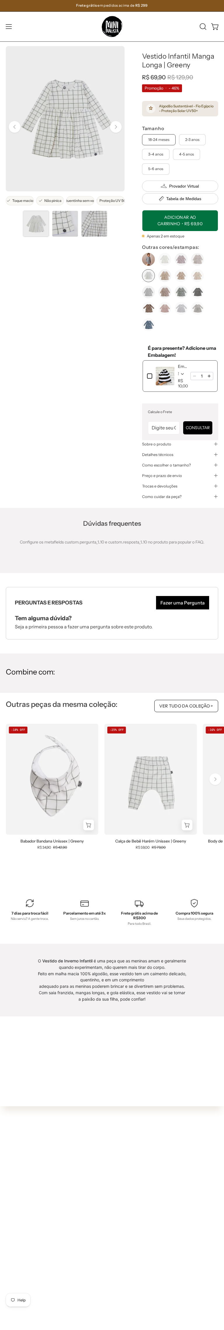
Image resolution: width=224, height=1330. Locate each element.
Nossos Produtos (22, 1261)
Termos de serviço (23, 1287)
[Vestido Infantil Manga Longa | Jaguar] (164, 275)
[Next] (116, 127)
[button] (202, 26)
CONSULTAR (198, 427)
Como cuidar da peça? (161, 496)
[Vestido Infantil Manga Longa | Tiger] (164, 292)
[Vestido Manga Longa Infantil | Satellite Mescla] (197, 308)
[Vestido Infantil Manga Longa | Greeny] (36, 224)
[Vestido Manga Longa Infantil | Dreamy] (197, 292)
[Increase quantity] (209, 376)
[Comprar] (187, 825)
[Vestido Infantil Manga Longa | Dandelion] (164, 259)
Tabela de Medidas (183, 198)
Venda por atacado (24, 1313)
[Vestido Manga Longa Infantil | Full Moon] (148, 308)
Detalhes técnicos (157, 454)
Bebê (123, 1182)
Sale (122, 1225)
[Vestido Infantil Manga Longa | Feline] (181, 259)
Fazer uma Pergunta (182, 603)
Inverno (125, 1165)
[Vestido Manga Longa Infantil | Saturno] (148, 324)
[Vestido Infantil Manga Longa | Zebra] (181, 292)
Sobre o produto (156, 444)
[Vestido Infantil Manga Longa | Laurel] (181, 275)
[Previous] (14, 127)
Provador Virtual (184, 186)
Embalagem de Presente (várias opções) (182, 366)
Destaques (128, 1174)
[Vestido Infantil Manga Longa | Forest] (197, 259)
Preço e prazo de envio (162, 475)
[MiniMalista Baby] (112, 26)
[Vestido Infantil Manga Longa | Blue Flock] (148, 259)
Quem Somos (19, 1252)
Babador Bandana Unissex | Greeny (52, 841)
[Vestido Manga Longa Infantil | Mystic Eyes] (164, 308)
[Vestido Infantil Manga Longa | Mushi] (197, 275)
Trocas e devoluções (159, 486)
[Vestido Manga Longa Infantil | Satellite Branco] (181, 308)
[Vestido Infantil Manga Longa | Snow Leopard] (148, 292)
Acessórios (128, 1208)
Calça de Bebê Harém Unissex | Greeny (150, 841)
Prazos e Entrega (22, 1270)
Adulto (124, 1200)
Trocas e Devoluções (25, 1278)
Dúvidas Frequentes (25, 1244)
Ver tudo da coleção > (186, 706)
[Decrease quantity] (194, 376)
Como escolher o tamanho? (166, 465)
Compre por (129, 1217)
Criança (125, 1191)
